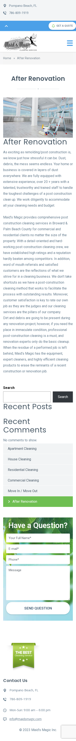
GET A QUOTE (64, 25)
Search (9, 388)
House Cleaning (19, 459)
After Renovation (24, 501)
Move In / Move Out (22, 491)
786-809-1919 (18, 13)
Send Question (38, 608)
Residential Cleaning (23, 470)
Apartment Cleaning (22, 449)
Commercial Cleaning (23, 480)
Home (7, 58)
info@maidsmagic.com (26, 719)
